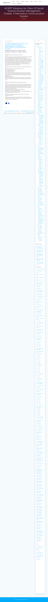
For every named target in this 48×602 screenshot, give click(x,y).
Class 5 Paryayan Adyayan (40, 373)
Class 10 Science (40, 114)
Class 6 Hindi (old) (40, 221)
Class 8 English (40, 189)
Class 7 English (40, 198)
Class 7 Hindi (40, 197)
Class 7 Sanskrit (40, 203)
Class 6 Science (39, 387)
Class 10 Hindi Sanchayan (40, 296)
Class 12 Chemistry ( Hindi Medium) (41, 71)
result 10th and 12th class (40, 546)
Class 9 (27, 1)
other (37, 542)
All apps (38, 272)
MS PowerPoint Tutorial (40, 463)
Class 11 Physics (40, 92)
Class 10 (22, 1)
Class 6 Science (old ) (41, 220)
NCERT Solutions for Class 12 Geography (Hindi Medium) (40, 518)
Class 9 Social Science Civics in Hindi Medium (41, 181)
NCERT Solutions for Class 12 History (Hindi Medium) (40, 522)
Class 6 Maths (38, 380)
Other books (19, 3)
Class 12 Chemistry (39, 336)
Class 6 (40, 1)
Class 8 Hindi (40, 188)
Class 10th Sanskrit (40, 133)
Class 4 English (39, 357)
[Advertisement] (24, 32)
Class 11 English (40, 112)
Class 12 (13, 1)
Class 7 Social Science (41, 202)
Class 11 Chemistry (40, 97)
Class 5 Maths (40, 225)
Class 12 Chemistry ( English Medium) (41, 73)
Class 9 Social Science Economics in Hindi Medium (39, 445)
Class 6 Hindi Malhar (41, 215)
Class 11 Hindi (40, 111)
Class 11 (17, 1)
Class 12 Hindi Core (41, 88)
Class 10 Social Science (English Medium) (41, 127)
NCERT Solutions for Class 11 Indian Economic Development (40, 500)
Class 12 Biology (40, 75)
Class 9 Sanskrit (40, 167)
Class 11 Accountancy (41, 95)
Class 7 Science (40, 201)
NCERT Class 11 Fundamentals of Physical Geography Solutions (40, 470)
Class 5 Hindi (40, 226)
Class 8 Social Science (41, 193)
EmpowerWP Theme (30, 599)
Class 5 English (40, 227)
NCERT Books (38, 467)
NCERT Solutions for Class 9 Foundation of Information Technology (40, 531)
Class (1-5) (13, 3)
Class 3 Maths (38, 355)
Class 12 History (40, 90)
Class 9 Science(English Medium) (40, 157)
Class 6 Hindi (38, 377)
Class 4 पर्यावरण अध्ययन (40, 364)
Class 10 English (40, 132)
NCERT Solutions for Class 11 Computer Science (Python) (40, 488)
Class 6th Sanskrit (39, 396)
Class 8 (31, 1)
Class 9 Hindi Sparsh (39, 430)
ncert (6, 2)
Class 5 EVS (39, 228)
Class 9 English (39, 423)
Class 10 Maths (40, 119)
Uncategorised (38, 559)
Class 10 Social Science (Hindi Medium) (41, 130)
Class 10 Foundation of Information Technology (41, 135)
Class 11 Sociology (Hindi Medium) (40, 102)
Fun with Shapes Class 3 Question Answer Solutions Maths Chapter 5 (40, 251)
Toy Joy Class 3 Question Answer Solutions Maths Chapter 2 (40, 263)
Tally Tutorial (38, 550)
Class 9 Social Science (39, 439)
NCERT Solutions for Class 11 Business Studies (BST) (40, 482)
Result (37, 544)
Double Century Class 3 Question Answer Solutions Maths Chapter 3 (40, 259)
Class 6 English (39, 375)
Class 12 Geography (39, 341)
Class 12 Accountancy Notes (41, 55)
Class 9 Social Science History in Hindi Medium (41, 174)
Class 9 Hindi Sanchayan (40, 428)
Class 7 (35, 1)
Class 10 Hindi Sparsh (39, 298)
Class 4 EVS (38, 359)
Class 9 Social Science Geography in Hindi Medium (39, 449)
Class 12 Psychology (41, 89)
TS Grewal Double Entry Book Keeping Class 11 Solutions (40, 556)
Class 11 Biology (40, 100)
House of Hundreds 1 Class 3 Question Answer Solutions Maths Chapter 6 (40, 247)
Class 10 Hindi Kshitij (39, 294)
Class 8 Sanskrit (40, 191)
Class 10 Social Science (40, 309)
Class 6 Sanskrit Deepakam (40, 385)
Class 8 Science (40, 192)
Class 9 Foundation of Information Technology (41, 169)
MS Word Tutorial (39, 465)
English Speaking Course (40, 457)
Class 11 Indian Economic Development (40, 109)
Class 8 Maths (40, 190)
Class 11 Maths (40, 96)
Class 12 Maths (39, 346)
